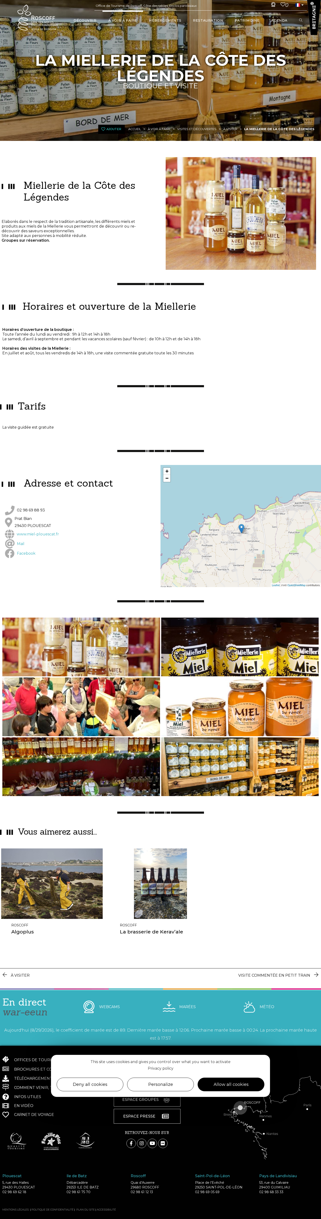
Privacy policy (160, 1068)
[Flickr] (163, 1143)
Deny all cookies (90, 1084)
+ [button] (166, 471)
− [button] (166, 478)
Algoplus (22, 932)
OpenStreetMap (296, 585)
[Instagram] (141, 1143)
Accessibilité (106, 1209)
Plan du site (85, 1209)
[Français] (297, 5)
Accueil (134, 129)
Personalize (160, 1084)
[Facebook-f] (131, 1143)
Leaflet (276, 585)
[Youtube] (152, 1143)
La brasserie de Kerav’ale (151, 932)
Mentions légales (15, 1209)
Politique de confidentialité (52, 1209)
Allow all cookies (231, 1084)
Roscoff (19, 925)
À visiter (230, 129)
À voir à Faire (159, 129)
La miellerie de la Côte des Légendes (279, 129)
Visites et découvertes (196, 129)
